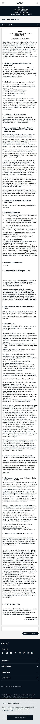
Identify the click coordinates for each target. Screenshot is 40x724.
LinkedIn (28, 653)
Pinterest (24, 653)
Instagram (7, 653)
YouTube (11, 653)
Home (5, 686)
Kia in (4, 649)
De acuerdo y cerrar (20, 718)
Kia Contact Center (20, 653)
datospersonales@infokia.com (11, 363)
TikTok (32, 653)
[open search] (37, 3)
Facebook (2, 653)
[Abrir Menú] (3, 3)
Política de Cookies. (9, 710)
